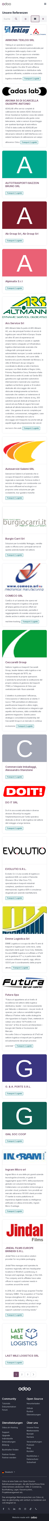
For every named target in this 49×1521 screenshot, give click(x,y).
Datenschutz (32, 1459)
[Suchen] (16, 19)
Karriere (30, 1437)
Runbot (30, 1411)
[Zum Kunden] (24, 29)
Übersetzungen (34, 1414)
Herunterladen (33, 1403)
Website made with (21, 1517)
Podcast (30, 1445)
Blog (29, 1448)
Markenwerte (33, 1431)
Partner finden (8, 1454)
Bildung (5, 1445)
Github (30, 1408)
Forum (5, 1410)
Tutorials (6, 1403)
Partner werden (9, 1457)
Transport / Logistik (31, 79)
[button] (45, 4)
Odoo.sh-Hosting (10, 1427)
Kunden (30, 1451)
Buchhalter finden (10, 1449)
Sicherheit (31, 1462)
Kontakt (30, 1434)
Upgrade (6, 1435)
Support (5, 1432)
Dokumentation (9, 1407)
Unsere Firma (33, 1427)
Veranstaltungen (34, 1442)
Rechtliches (32, 1456)
